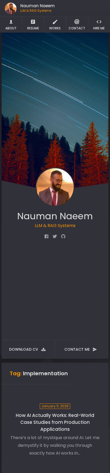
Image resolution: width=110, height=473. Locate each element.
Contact (77, 28)
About (11, 28)
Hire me (99, 28)
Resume (33, 28)
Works (55, 28)
